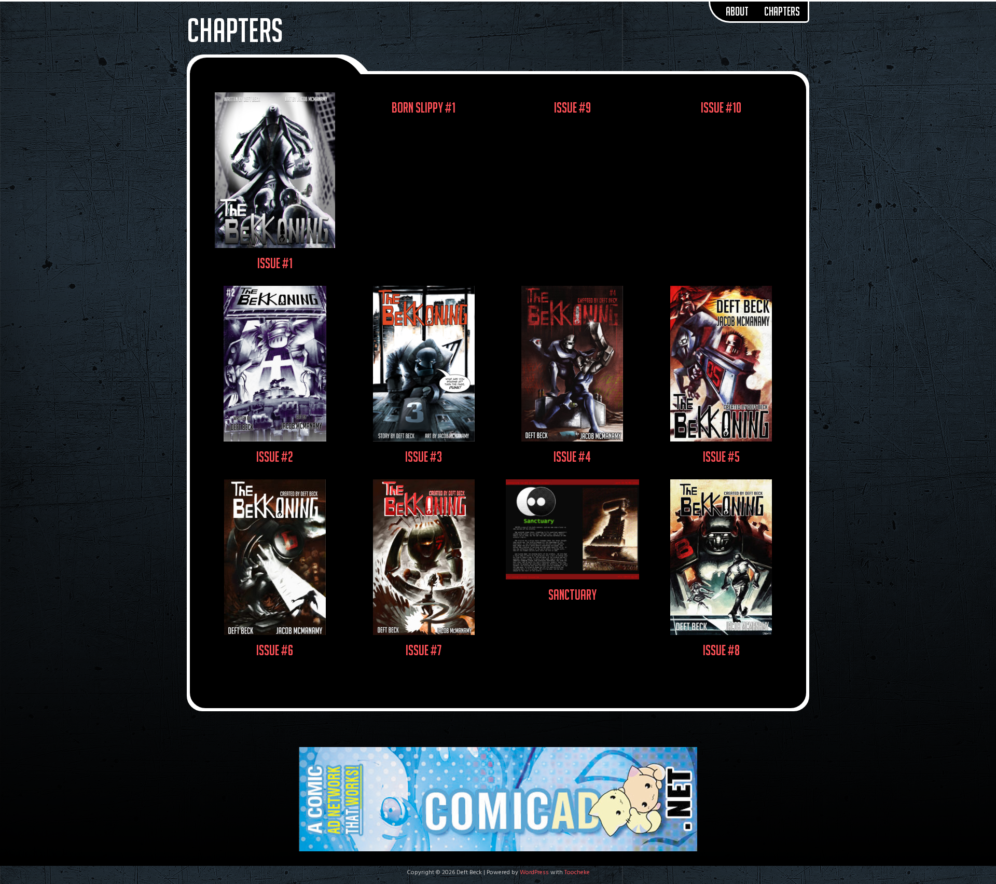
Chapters (782, 11)
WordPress (534, 872)
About (737, 11)
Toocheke (577, 872)
